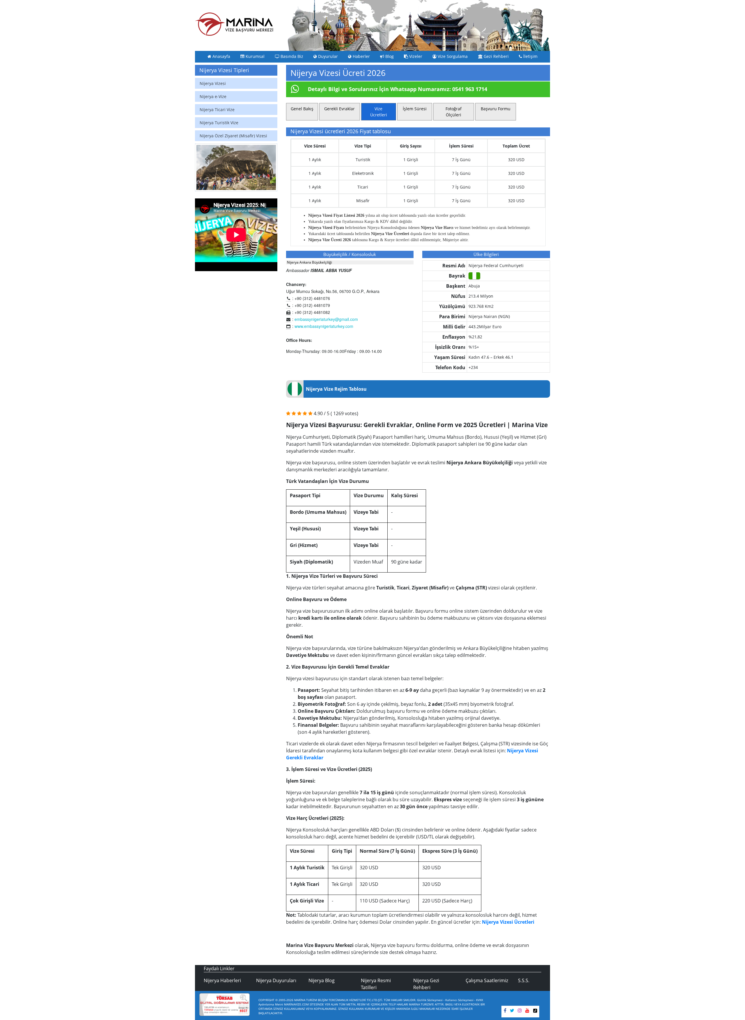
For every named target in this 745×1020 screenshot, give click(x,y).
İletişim (530, 56)
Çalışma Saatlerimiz (487, 980)
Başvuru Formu (495, 108)
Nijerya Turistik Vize (219, 122)
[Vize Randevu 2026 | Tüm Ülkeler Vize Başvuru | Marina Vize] (234, 24)
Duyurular (327, 56)
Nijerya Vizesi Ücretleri (508, 922)
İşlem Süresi (415, 108)
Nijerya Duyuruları (276, 980)
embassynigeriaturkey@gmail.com (326, 319)
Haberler (361, 56)
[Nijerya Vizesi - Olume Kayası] (236, 167)
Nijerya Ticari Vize (217, 109)
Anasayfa (220, 56)
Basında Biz (291, 56)
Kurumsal (254, 56)
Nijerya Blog (321, 980)
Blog (389, 56)
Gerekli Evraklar (339, 108)
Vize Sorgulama (452, 56)
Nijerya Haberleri (222, 980)
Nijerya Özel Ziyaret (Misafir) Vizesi (233, 135)
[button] (201, 167)
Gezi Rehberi (496, 56)
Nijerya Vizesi (213, 83)
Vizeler (415, 56)
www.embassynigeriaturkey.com (324, 326)
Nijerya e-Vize (213, 96)
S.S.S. (523, 980)
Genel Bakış (302, 108)
